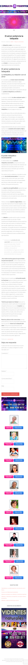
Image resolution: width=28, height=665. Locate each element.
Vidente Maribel (14, 457)
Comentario (4, 353)
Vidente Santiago (14, 542)
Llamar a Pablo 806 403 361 (9, 493)
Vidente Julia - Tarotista (14, 509)
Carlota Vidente (14, 525)
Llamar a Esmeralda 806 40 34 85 (9, 561)
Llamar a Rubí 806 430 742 (8, 578)
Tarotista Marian (14, 473)
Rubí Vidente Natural (14, 574)
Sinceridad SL (21, 658)
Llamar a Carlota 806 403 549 (9, 529)
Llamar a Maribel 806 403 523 (9, 460)
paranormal (10, 339)
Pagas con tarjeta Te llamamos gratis (18, 428)
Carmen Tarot (14, 441)
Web (2, 386)
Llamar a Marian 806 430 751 (9, 477)
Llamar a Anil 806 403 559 (8, 428)
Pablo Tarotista (14, 490)
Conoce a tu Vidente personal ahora (9, 592)
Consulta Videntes (14, 6)
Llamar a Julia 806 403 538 (8, 512)
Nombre (3, 371)
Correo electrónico (6, 378)
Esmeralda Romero (14, 558)
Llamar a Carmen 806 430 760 (8, 444)
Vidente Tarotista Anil (14, 424)
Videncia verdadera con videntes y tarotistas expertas (13, 594)
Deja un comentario (19, 41)
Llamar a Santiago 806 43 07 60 (8, 545)
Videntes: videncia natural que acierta (10, 600)
